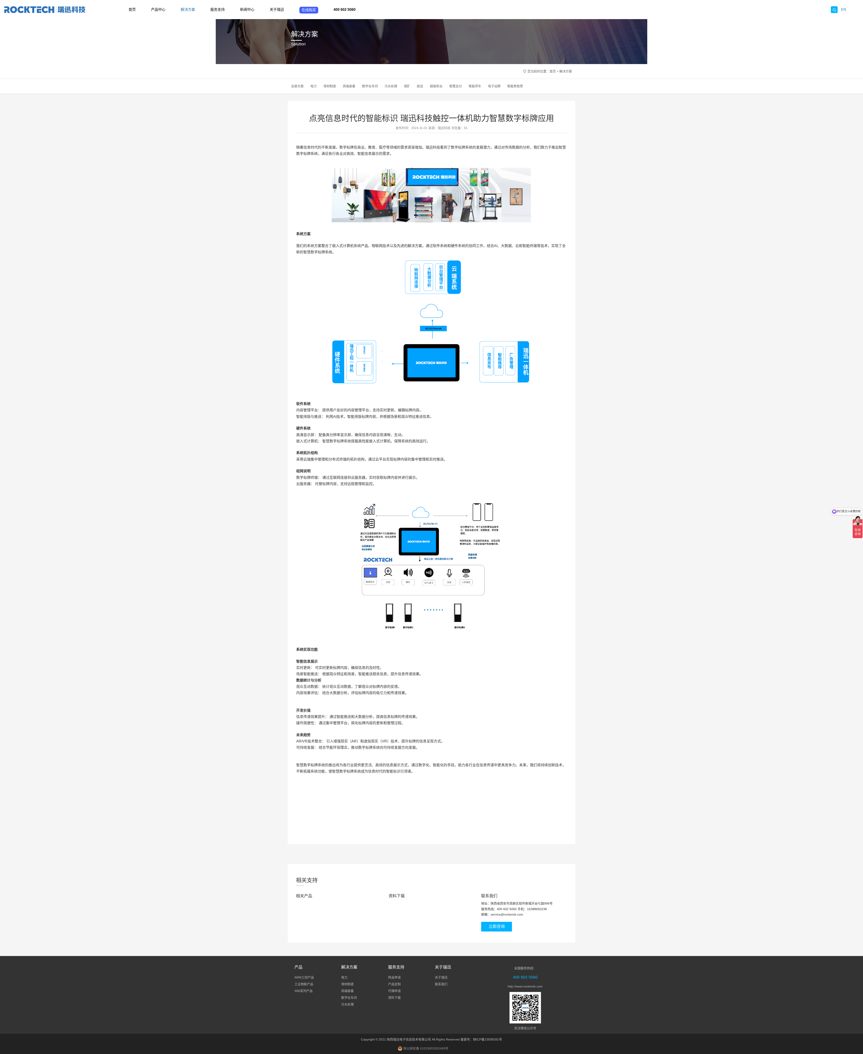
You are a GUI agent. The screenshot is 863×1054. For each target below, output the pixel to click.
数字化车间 (370, 86)
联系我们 (441, 984)
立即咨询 (497, 926)
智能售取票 (515, 86)
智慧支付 (455, 86)
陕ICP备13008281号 (487, 1039)
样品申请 (394, 977)
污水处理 (391, 86)
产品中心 (158, 9)
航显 (420, 86)
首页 (132, 9)
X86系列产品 (303, 991)
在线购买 (309, 10)
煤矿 (407, 86)
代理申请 (394, 991)
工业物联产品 (303, 984)
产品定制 (394, 984)
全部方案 (297, 86)
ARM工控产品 (304, 977)
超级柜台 (436, 86)
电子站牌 (494, 86)
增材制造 (329, 86)
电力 (313, 86)
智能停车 (475, 86)
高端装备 (349, 86)
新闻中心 (247, 9)
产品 (298, 967)
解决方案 (188, 9)
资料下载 (394, 997)
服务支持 (217, 9)
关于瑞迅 (277, 9)
